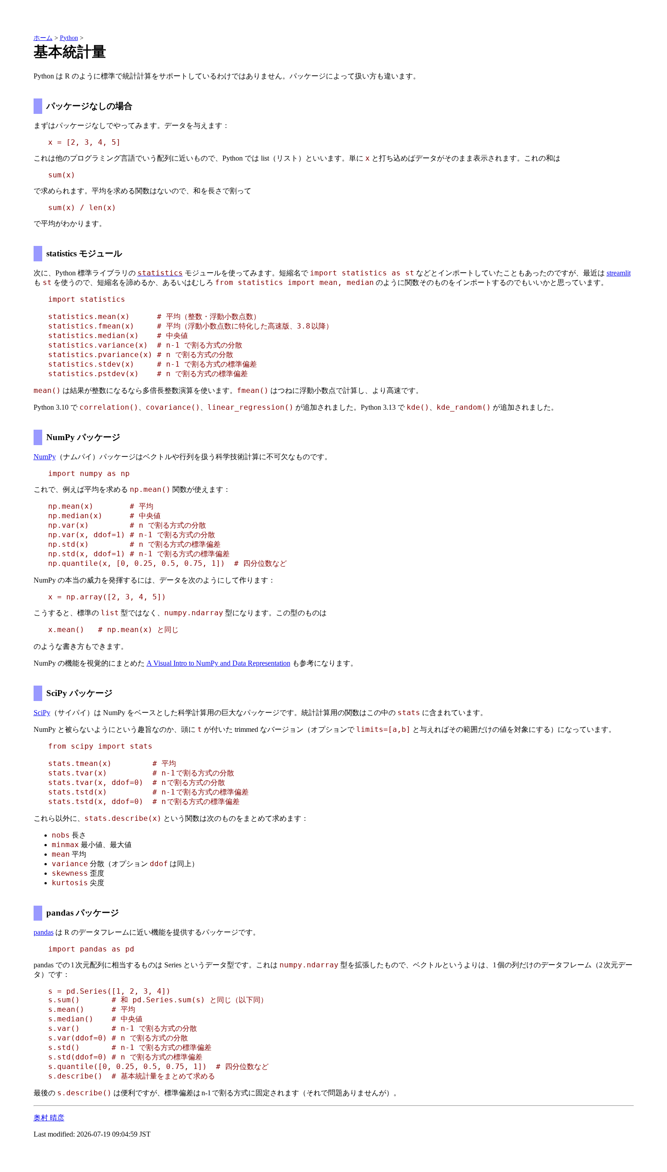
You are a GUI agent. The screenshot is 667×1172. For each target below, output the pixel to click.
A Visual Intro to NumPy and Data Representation (218, 663)
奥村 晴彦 (49, 1118)
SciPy (42, 712)
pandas (44, 932)
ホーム (43, 37)
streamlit (619, 273)
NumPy (45, 457)
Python (69, 37)
